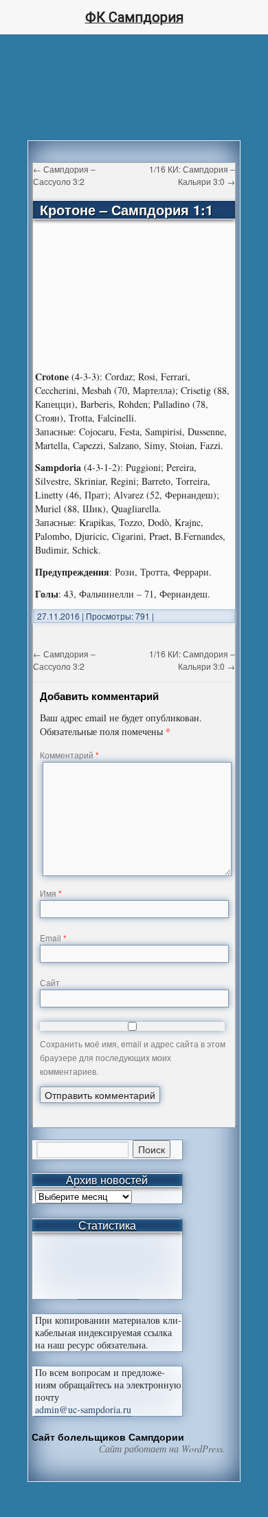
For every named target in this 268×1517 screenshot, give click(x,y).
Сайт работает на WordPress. (162, 1448)
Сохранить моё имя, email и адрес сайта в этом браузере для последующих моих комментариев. (132, 1057)
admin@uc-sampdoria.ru (83, 1409)
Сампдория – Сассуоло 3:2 (64, 175)
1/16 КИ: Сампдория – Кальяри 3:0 (192, 175)
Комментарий (69, 755)
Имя (51, 893)
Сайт (50, 982)
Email (53, 937)
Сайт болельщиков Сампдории (108, 1436)
